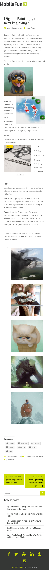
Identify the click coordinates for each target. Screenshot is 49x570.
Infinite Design (17, 212)
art (37, 456)
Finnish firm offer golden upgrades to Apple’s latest (14, 479)
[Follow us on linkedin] (32, 554)
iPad (41, 456)
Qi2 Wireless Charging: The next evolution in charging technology (24, 507)
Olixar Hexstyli (28, 139)
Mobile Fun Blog (18, 567)
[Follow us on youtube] (24, 554)
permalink (10, 459)
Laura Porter (30, 28)
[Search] (42, 493)
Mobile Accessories (14, 456)
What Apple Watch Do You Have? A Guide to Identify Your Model (24, 536)
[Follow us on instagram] (24, 561)
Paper (10, 199)
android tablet (30, 456)
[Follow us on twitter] (16, 554)
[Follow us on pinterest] (39, 554)
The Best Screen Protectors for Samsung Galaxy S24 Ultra (24, 521)
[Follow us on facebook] (9, 554)
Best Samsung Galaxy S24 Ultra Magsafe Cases (24, 529)
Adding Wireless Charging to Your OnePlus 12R (25, 514)
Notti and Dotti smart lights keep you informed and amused (36, 481)
